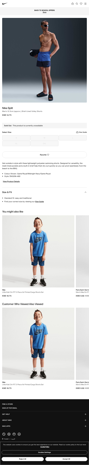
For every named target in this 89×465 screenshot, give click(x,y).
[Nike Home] (5, 4)
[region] (44, 453)
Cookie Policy (44, 447)
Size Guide (39, 201)
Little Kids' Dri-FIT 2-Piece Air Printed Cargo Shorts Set (23, 292)
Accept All (66, 459)
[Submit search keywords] (77, 3)
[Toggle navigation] (85, 3)
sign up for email (9, 408)
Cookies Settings (44, 452)
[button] (5, 439)
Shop (18, 12)
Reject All (22, 459)
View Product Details (11, 181)
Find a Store (7, 404)
